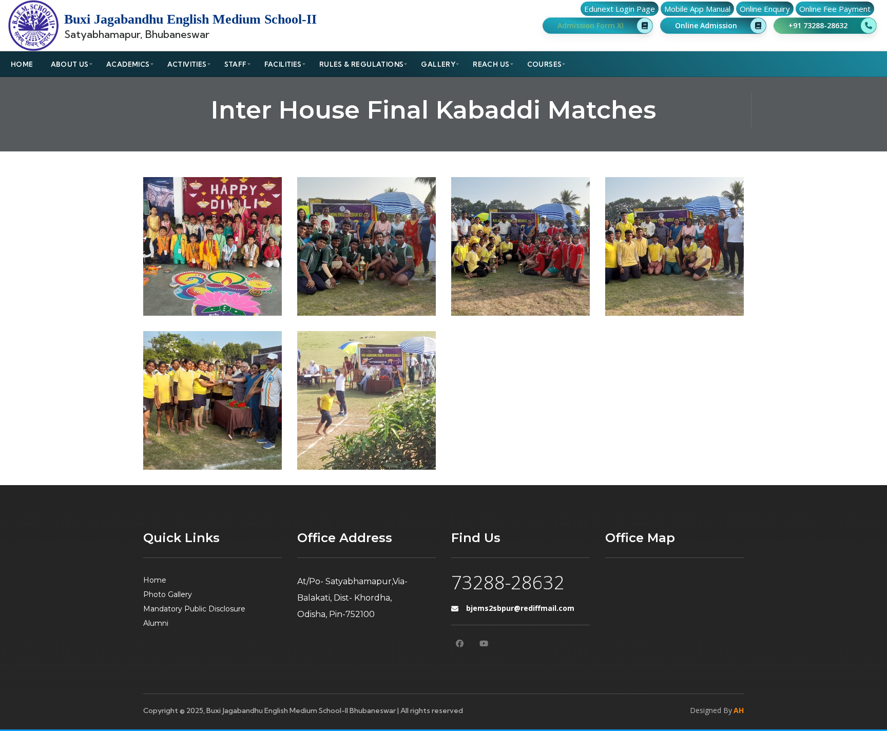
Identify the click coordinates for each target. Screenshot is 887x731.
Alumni (155, 623)
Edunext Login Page (619, 9)
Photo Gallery (167, 594)
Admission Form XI (590, 25)
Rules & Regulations (361, 64)
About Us (70, 64)
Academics (128, 64)
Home (22, 64)
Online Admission (706, 25)
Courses (544, 64)
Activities (187, 64)
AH (739, 710)
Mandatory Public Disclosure (194, 608)
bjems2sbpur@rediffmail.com (520, 608)
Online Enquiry (765, 9)
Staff (235, 64)
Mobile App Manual (697, 9)
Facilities (283, 64)
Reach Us (491, 64)
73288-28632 (508, 582)
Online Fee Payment (835, 9)
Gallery (438, 64)
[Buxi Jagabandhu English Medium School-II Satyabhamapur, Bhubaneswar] (33, 25)
